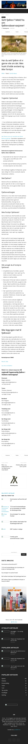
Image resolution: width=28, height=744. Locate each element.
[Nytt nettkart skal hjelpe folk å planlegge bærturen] (5, 523)
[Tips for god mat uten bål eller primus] (5, 668)
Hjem (3, 14)
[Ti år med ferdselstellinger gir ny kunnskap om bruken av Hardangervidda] (5, 509)
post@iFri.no (17, 729)
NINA (3, 73)
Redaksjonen (6, 28)
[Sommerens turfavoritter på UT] (5, 501)
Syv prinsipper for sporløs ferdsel (10, 572)
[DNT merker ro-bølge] (5, 531)
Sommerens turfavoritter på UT (9, 564)
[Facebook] (9, 740)
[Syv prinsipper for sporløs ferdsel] (5, 516)
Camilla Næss (13, 73)
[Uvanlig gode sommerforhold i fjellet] (5, 538)
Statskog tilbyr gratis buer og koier (21, 465)
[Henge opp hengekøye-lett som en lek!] (5, 641)
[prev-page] (12, 544)
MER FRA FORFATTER (8, 495)
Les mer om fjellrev (7, 365)
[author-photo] (14, 483)
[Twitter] (18, 740)
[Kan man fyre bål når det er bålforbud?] (5, 653)
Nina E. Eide (5, 361)
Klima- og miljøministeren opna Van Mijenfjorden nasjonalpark (7, 467)
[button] (2, 11)
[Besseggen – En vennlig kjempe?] (5, 633)
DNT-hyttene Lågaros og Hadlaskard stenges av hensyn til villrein (13, 580)
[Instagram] (14, 740)
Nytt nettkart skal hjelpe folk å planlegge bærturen (14, 576)
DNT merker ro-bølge (16, 529)
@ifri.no (14, 622)
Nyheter (7, 14)
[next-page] (15, 544)
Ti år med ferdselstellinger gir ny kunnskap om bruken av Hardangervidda (18, 508)
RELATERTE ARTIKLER (8, 493)
